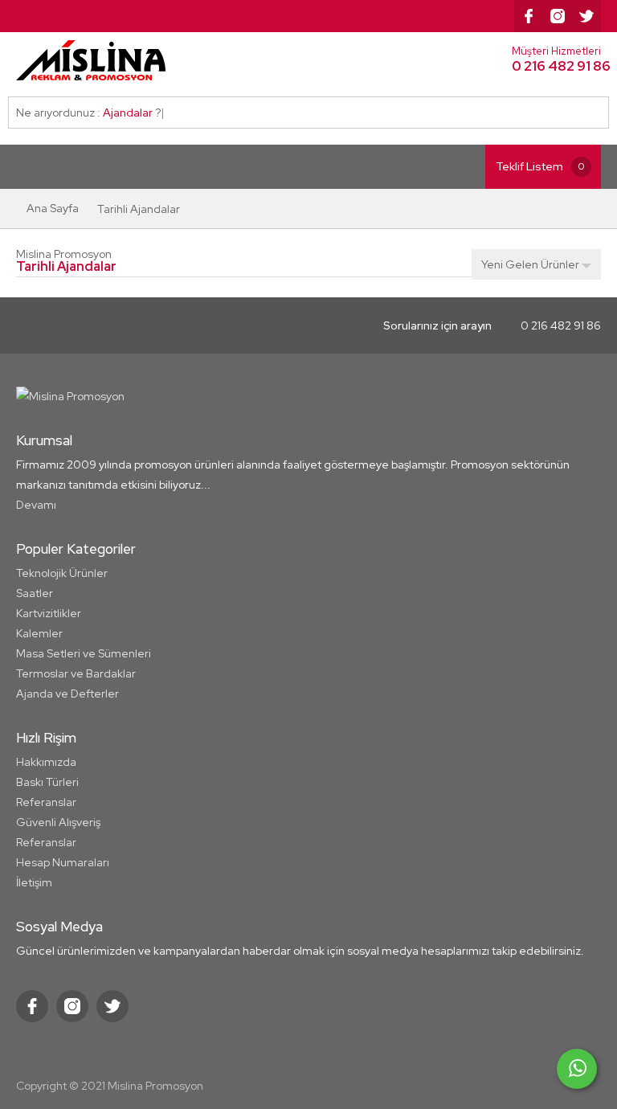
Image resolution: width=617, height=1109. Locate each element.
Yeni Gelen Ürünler (531, 264)
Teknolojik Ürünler (62, 573)
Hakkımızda (46, 762)
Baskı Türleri (47, 782)
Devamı (36, 504)
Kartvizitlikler (48, 613)
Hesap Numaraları (62, 862)
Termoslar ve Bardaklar (76, 673)
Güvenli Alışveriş (58, 822)
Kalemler (39, 633)
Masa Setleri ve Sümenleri (83, 653)
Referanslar (46, 802)
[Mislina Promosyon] (100, 60)
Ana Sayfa (53, 208)
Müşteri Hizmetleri (556, 59)
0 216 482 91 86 (492, 325)
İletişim (34, 882)
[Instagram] (557, 16)
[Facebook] (528, 16)
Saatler (34, 593)
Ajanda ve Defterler (67, 693)
